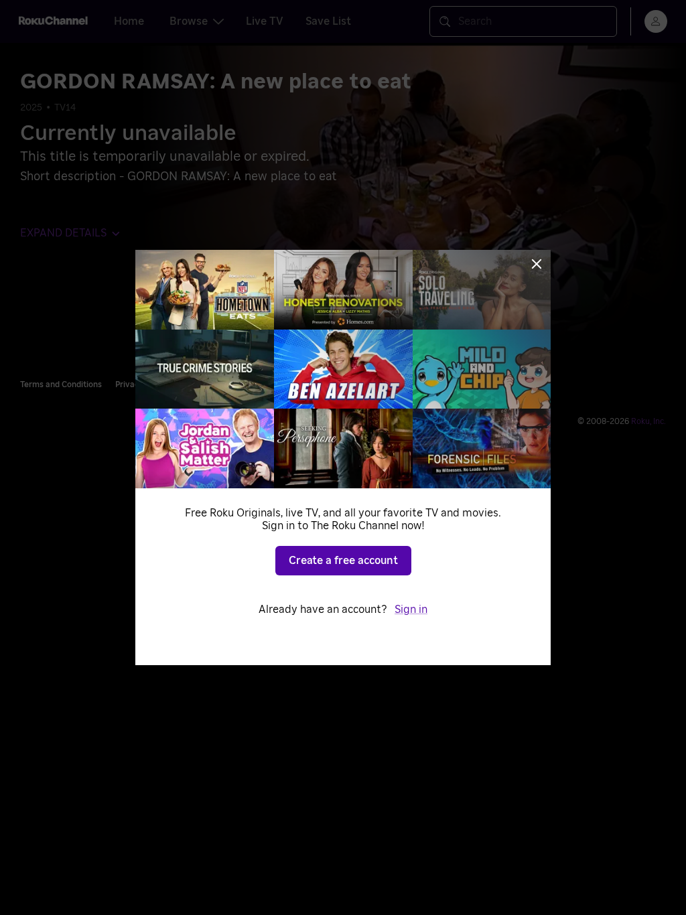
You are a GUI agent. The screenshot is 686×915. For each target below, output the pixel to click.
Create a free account (343, 560)
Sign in (411, 609)
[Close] (536, 264)
